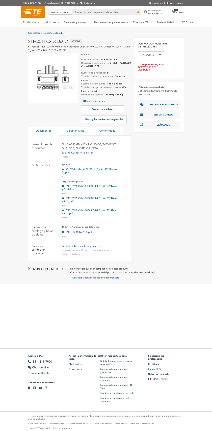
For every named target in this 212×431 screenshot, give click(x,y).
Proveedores (75, 369)
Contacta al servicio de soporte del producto (95, 277)
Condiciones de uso (37, 423)
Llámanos (163, 124)
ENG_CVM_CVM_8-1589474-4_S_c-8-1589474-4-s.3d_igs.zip (89, 200)
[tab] (43, 131)
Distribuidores (76, 364)
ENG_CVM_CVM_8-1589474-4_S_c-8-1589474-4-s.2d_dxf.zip (89, 188)
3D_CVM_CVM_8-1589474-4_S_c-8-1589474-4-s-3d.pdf (89, 171)
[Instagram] (48, 387)
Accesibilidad (121, 423)
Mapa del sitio (148, 423)
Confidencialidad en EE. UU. (79, 423)
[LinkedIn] (36, 387)
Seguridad (134, 423)
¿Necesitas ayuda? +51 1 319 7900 (59, 2)
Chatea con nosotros (163, 104)
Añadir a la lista (94, 101)
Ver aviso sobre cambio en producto (81, 246)
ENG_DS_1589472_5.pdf (78, 232)
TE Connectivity (33, 12)
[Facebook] (30, 387)
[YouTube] (42, 387)
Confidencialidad (56, 423)
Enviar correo (163, 114)
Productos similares (102, 109)
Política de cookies (103, 423)
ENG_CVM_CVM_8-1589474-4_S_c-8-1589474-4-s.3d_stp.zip (89, 212)
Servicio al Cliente (39, 373)
